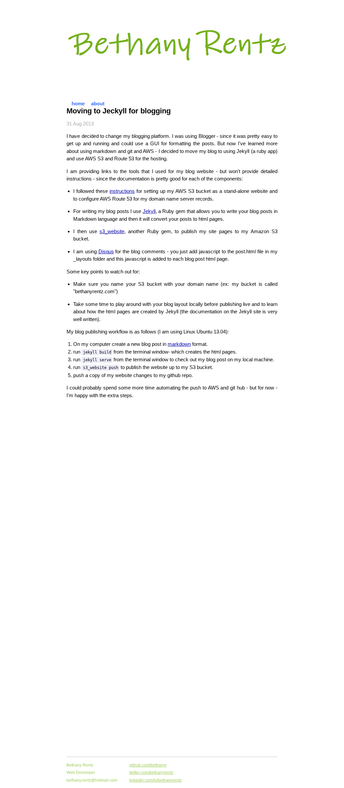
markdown (179, 344)
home (78, 103)
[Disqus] (172, 488)
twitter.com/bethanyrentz (151, 772)
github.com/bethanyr (148, 765)
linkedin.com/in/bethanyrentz (155, 780)
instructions (122, 191)
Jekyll (149, 211)
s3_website (111, 231)
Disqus (106, 251)
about (97, 103)
